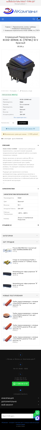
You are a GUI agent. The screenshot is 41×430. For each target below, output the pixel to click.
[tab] (20, 145)
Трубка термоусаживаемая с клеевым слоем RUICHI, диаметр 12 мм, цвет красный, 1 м (25, 338)
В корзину (22, 123)
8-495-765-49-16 (20, 378)
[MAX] (37, 418)
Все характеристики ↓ (20, 117)
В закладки (7, 139)
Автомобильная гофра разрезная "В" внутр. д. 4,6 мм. (25, 284)
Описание (6, 145)
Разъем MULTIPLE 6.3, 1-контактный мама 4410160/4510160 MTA (24, 249)
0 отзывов (13, 91)
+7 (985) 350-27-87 (20, 380)
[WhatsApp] (37, 412)
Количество (5, 123)
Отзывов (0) (7, 225)
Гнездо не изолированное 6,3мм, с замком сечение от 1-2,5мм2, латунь (25, 260)
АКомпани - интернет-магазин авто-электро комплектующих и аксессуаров (20, 423)
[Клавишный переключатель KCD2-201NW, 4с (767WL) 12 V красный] (20, 69)
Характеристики (8, 189)
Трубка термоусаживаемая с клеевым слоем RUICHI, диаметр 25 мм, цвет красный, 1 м (25, 327)
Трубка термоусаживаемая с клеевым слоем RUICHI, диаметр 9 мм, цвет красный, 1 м (25, 303)
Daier (21, 102)
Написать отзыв (26, 91)
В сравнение (18, 139)
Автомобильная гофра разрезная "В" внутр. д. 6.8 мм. (25, 272)
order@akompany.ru (20, 394)
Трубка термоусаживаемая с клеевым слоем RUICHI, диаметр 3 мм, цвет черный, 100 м (25, 315)
